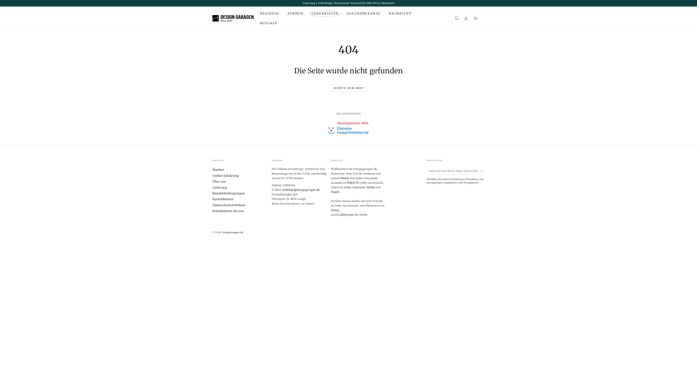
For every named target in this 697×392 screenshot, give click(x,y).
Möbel (345, 178)
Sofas (347, 187)
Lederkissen (346, 214)
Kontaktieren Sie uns (228, 211)
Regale (335, 191)
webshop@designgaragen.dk (301, 189)
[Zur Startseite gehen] (233, 18)
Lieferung (219, 187)
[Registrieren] (482, 171)
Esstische (359, 187)
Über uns (219, 181)
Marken (218, 170)
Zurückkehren (223, 199)
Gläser (335, 210)
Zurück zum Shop (348, 88)
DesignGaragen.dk (232, 232)
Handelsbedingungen (228, 193)
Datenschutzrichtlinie (228, 205)
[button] (456, 18)
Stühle (370, 187)
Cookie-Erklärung (225, 175)
